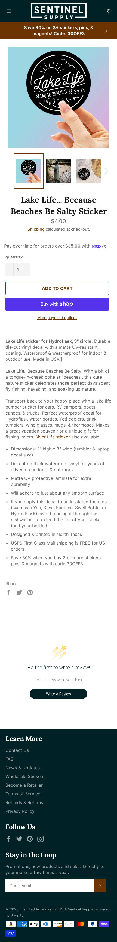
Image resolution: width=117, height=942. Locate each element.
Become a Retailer (24, 785)
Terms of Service (22, 793)
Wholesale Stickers (24, 776)
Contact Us (17, 750)
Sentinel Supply (80, 909)
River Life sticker (52, 437)
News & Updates (22, 767)
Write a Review (58, 693)
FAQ (9, 759)
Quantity (14, 257)
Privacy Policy (20, 811)
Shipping (36, 229)
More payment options (57, 317)
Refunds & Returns (24, 802)
